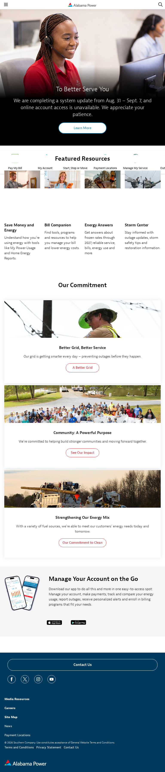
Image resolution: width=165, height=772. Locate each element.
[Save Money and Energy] (22, 218)
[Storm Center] (143, 213)
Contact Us (82, 664)
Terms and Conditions (19, 747)
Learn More (82, 128)
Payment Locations (17, 735)
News (8, 726)
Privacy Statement (48, 747)
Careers (10, 708)
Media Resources (17, 699)
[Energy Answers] (103, 215)
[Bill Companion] (62, 213)
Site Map (11, 717)
